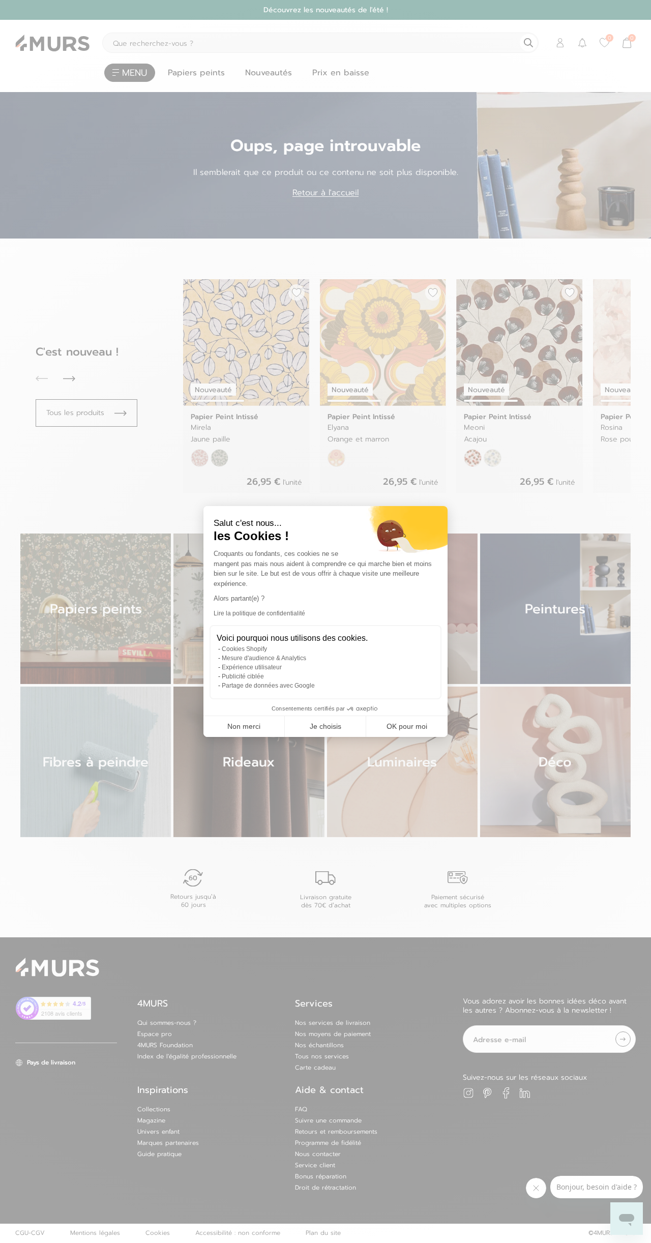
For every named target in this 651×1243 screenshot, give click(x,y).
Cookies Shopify (244, 649)
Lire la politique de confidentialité (259, 613)
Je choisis (325, 726)
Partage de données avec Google (268, 685)
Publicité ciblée (243, 676)
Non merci (243, 726)
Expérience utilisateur (252, 667)
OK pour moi (407, 726)
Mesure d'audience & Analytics (264, 658)
